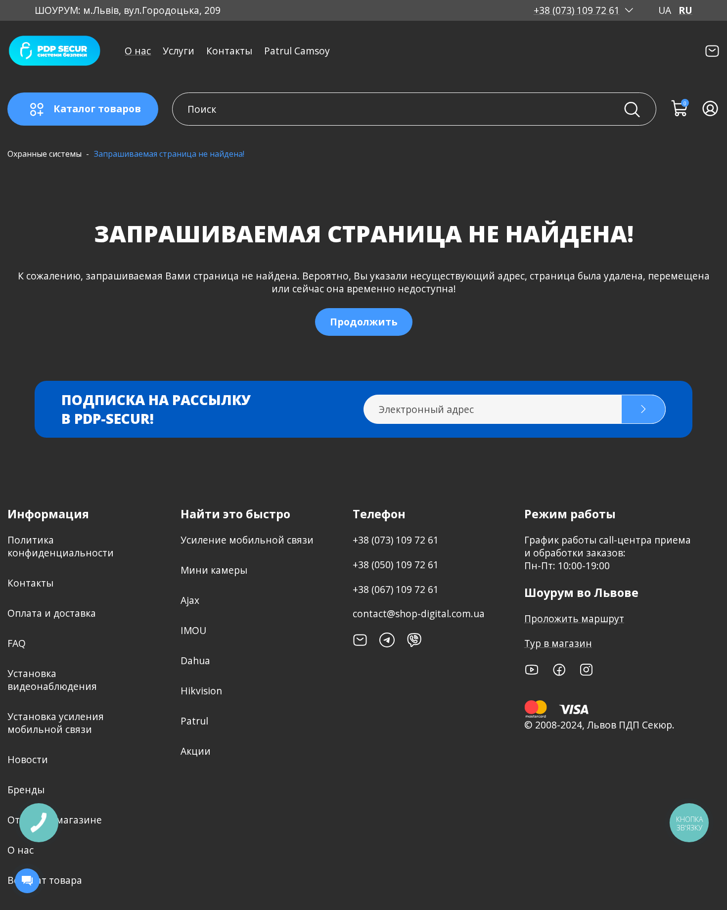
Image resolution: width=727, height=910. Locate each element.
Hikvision (201, 690)
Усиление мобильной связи (247, 539)
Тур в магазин (558, 643)
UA (664, 10)
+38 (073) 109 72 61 (577, 10)
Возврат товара (44, 880)
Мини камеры (214, 570)
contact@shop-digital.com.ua (419, 613)
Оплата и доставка (51, 613)
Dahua (195, 660)
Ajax (190, 600)
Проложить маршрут (574, 618)
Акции (196, 751)
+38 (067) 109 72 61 (396, 589)
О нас (138, 50)
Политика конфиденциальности (60, 546)
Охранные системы (44, 153)
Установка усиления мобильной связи (55, 723)
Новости (27, 759)
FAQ (16, 643)
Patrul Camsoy (297, 50)
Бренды (26, 789)
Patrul (194, 721)
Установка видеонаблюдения (52, 680)
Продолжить (364, 321)
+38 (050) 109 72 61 (396, 564)
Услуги (178, 50)
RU (685, 10)
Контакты (229, 50)
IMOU (193, 630)
